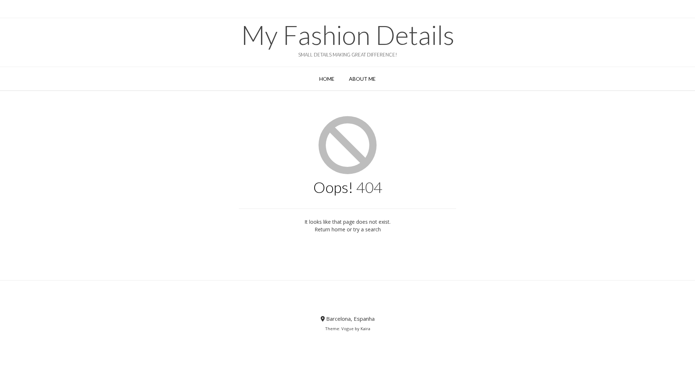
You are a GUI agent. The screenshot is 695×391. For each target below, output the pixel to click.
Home (326, 79)
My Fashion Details (347, 35)
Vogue (347, 328)
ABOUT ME (362, 79)
